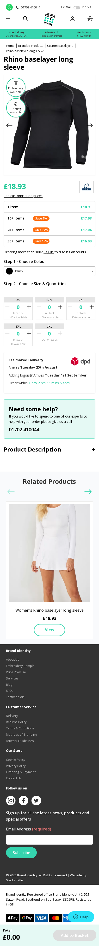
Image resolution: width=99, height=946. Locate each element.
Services (12, 678)
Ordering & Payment (21, 772)
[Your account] (72, 19)
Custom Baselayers (60, 46)
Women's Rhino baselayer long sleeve (49, 610)
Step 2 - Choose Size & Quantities (35, 283)
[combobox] (49, 271)
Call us (48, 252)
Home (10, 46)
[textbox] (49, 271)
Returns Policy (16, 722)
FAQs (9, 690)
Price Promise (16, 672)
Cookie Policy (15, 759)
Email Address (28, 829)
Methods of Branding (21, 734)
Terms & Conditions (20, 728)
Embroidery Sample (20, 666)
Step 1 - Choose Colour (25, 261)
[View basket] (90, 19)
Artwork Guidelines (20, 741)
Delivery (12, 715)
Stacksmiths (15, 880)
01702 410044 (84, 35)
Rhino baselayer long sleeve (25, 51)
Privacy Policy (16, 766)
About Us (12, 659)
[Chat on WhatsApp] (9, 7)
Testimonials (15, 697)
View (49, 629)
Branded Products (30, 46)
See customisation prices (23, 195)
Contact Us (14, 778)
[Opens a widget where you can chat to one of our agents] (81, 917)
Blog (9, 684)
